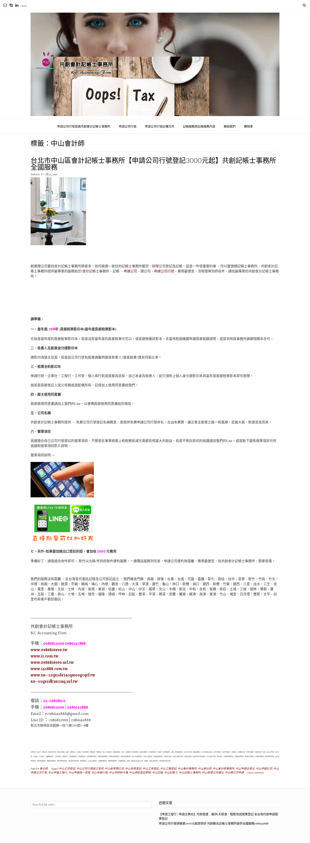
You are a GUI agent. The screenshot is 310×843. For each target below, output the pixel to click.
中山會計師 (205, 768)
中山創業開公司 (114, 768)
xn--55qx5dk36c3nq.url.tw (54, 681)
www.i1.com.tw (44, 656)
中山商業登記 (133, 768)
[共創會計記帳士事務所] (155, 64)
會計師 (44, 768)
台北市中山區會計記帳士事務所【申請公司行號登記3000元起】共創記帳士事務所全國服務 (153, 163)
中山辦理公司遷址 (213, 772)
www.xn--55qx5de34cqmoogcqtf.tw (63, 675)
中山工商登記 (151, 768)
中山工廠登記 (168, 768)
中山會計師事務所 (224, 768)
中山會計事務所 (187, 768)
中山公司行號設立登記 (90, 768)
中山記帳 (157, 772)
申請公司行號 (127, 126)
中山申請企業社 (245, 768)
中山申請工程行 (57, 772)
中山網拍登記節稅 (140, 772)
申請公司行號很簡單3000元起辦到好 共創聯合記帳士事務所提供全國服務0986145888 (213, 824)
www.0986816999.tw (49, 650)
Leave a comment (255, 772)
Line (77, 403)
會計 (85, 271)
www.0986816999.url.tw (52, 662)
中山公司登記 (67, 768)
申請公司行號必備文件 (159, 126)
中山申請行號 (99, 772)
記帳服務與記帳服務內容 (199, 126)
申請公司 (130, 271)
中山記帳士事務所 (190, 772)
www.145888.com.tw (49, 669)
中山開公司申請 (234, 772)
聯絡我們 (230, 126)
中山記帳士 (171, 772)
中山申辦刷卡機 (118, 772)
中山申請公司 (264, 768)
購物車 (248, 126)
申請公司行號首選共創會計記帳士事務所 (83, 126)
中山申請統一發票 (79, 772)
